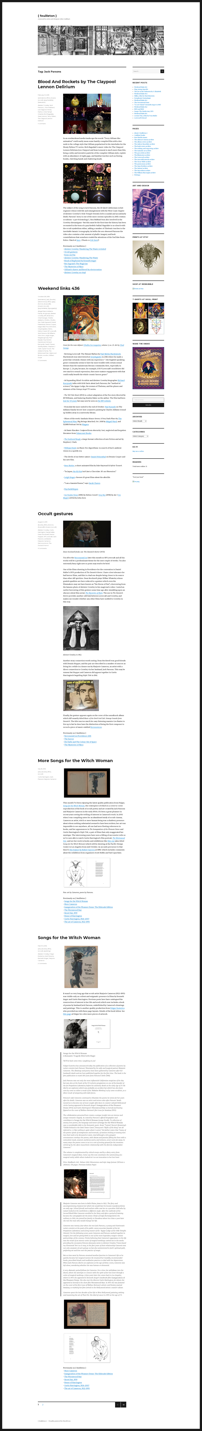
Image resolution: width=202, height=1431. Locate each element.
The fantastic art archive (142, 151)
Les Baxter (47, 539)
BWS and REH (139, 109)
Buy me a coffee (138, 451)
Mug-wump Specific (141, 89)
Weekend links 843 (140, 100)
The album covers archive (143, 142)
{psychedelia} (48, 100)
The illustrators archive (142, 155)
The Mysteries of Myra (73, 267)
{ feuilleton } (47, 16)
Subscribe (148, 405)
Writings (137, 175)
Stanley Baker (43, 346)
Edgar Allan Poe (43, 326)
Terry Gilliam (52, 116)
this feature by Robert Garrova (82, 850)
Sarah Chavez (94, 483)
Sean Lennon (42, 116)
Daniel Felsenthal (98, 457)
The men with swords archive (144, 159)
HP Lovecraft (51, 331)
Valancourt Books (83, 433)
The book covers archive (142, 146)
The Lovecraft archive (141, 157)
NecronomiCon (80, 558)
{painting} (47, 951)
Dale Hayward (46, 322)
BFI (45, 315)
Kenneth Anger (43, 958)
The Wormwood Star (73, 910)
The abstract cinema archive (144, 140)
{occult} (40, 100)
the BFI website (104, 401)
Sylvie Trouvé (46, 349)
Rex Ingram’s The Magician (76, 264)
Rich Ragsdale (49, 114)
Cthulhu (46, 320)
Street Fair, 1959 (70, 913)
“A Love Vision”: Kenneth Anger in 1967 (147, 105)
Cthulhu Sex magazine (92, 345)
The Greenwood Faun (141, 102)
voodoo (45, 355)
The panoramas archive (142, 164)
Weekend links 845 (140, 87)
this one (111, 841)
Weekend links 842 (140, 107)
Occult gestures (71, 252)
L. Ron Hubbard (49, 107)
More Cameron (70, 904)
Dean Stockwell (43, 534)
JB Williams (51, 333)
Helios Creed (42, 331)
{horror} (40, 304)
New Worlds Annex (140, 137)
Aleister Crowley (43, 105)
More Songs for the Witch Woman (75, 760)
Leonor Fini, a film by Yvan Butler (145, 116)
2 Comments (42, 360)
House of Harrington (73, 916)
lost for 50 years (70, 401)
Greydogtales (96, 357)
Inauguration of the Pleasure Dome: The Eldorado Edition (88, 907)
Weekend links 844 (141, 94)
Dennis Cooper (51, 324)
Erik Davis (94, 240)
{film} (48, 98)
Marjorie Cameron (44, 541)
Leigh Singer (69, 477)
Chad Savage (42, 318)
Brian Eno (50, 315)
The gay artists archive (142, 153)
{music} (53, 98)
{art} (47, 299)
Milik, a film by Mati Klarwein (144, 96)
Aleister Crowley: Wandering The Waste (81, 258)
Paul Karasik (110, 407)
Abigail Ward (111, 421)
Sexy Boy (102, 495)
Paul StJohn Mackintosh (110, 354)
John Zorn (41, 335)
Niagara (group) (43, 337)
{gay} (53, 302)
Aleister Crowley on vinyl (75, 272)
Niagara (85, 424)
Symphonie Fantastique (142, 98)
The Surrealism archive (142, 170)
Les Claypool (42, 109)
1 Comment (42, 123)
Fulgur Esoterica (117, 1008)
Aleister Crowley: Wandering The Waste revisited (85, 249)
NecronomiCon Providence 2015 (77, 736)
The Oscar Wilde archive (142, 162)
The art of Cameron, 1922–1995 (77, 922)
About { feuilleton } (140, 133)
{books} (52, 299)
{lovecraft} (47, 304)
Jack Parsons (42, 333)
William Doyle (70, 448)
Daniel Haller (50, 532)
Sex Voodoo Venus (71, 495)
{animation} (42, 98)
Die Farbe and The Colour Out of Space (80, 742)
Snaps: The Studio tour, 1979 (143, 111)
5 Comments (42, 548)
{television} (41, 102)
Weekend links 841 (140, 113)
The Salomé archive (141, 168)
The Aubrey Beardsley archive (144, 144)
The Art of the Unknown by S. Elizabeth (147, 91)
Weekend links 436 (59, 288)
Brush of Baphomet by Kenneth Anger (80, 261)
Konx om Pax (69, 255)
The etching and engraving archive (146, 148)
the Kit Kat (77, 471)
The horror (69, 739)
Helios (50, 329)
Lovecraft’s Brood (140, 118)
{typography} (52, 308)
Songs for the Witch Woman (76, 901)
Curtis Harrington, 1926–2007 (76, 919)
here (78, 240)
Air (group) (46, 313)
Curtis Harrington (43, 777)
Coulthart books (139, 135)
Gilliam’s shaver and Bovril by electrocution (83, 270)
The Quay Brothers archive (143, 166)
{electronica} (42, 302)
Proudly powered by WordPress (59, 1421)
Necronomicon (43, 543)
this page (67, 1014)
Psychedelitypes (71, 489)
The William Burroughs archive (145, 173)
